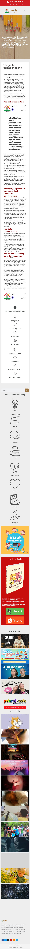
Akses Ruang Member (16, 1)
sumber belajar (15, 354)
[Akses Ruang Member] (8, 2)
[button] (24, 11)
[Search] (27, 390)
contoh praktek (15, 377)
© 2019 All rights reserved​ (15, 945)
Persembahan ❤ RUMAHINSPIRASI (15, 947)
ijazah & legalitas (15, 328)
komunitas (15, 362)
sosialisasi (15, 336)
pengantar (15, 321)
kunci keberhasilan (15, 369)
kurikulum (15, 344)
